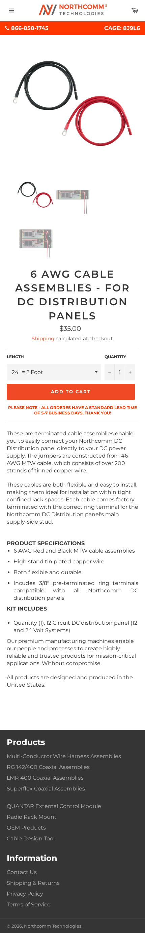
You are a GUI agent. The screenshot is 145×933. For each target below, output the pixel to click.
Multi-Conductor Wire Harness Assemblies (64, 756)
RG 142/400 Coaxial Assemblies (48, 767)
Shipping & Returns (33, 883)
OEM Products (26, 828)
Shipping (43, 338)
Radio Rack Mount (32, 817)
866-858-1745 (29, 28)
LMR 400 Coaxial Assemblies (45, 778)
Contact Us (22, 872)
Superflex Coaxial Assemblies (46, 788)
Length (15, 356)
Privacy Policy (25, 894)
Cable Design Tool (31, 838)
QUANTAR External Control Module (54, 806)
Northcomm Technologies (52, 926)
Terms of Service (29, 904)
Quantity (115, 356)
